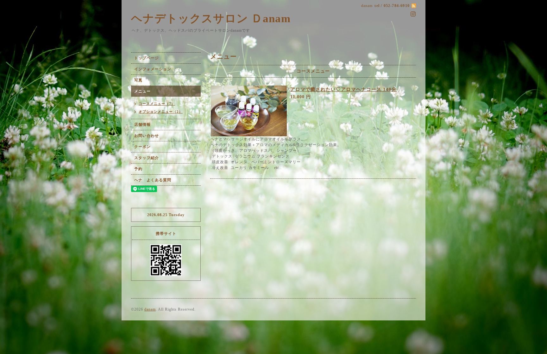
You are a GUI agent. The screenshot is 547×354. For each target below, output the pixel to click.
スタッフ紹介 (146, 158)
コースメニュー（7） (157, 104)
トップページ (146, 58)
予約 (138, 169)
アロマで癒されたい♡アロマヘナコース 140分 (343, 89)
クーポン (142, 147)
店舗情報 (142, 124)
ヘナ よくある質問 (152, 180)
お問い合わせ (146, 135)
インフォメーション (152, 69)
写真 (138, 80)
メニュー (142, 91)
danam (150, 309)
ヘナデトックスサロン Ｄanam (211, 18)
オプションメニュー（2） (161, 111)
